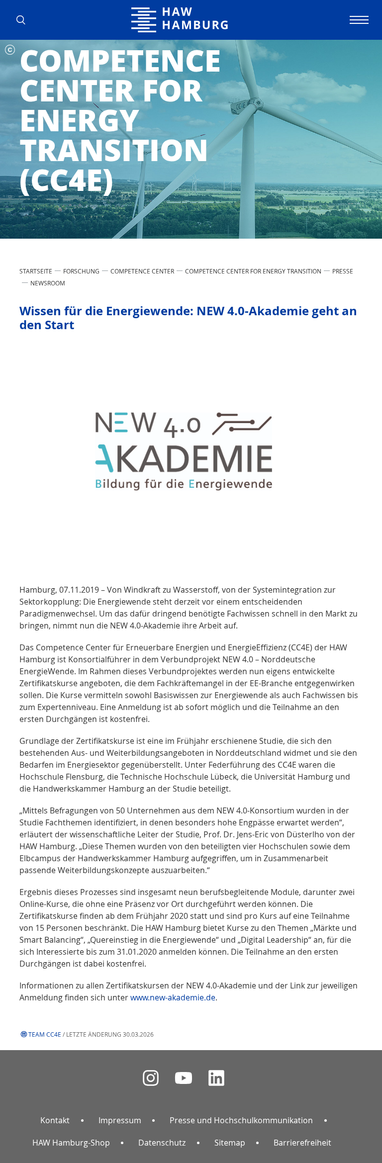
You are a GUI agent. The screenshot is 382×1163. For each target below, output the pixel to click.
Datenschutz (162, 1142)
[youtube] (183, 1078)
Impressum (119, 1120)
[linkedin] (216, 1078)
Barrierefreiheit (302, 1142)
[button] (24, 19)
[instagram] (151, 1078)
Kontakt (55, 1120)
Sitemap (229, 1142)
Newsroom (47, 283)
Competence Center (142, 271)
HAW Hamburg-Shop (71, 1142)
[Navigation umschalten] (357, 19)
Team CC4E (44, 1034)
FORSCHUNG (81, 271)
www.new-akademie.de (172, 997)
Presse (342, 271)
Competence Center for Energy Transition (253, 271)
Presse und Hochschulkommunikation (241, 1120)
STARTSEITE (35, 271)
